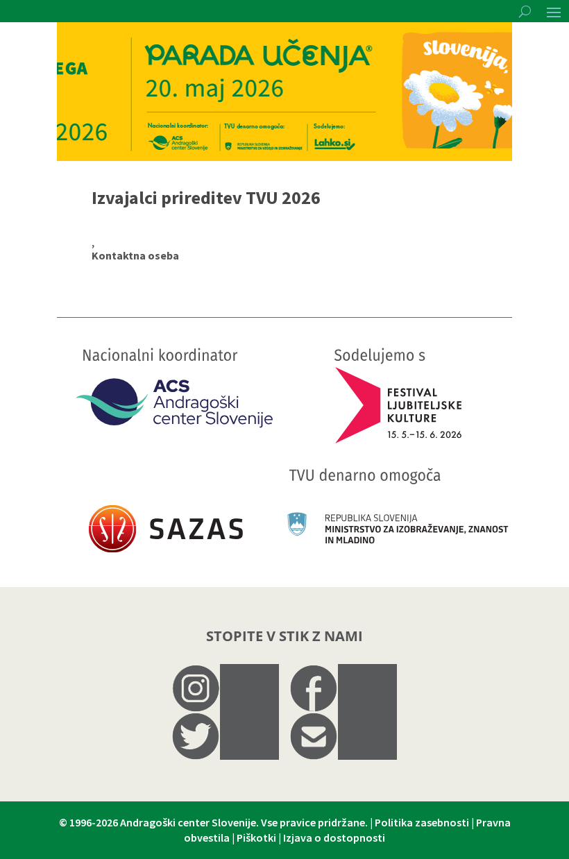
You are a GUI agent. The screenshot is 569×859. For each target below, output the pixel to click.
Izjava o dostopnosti (334, 837)
